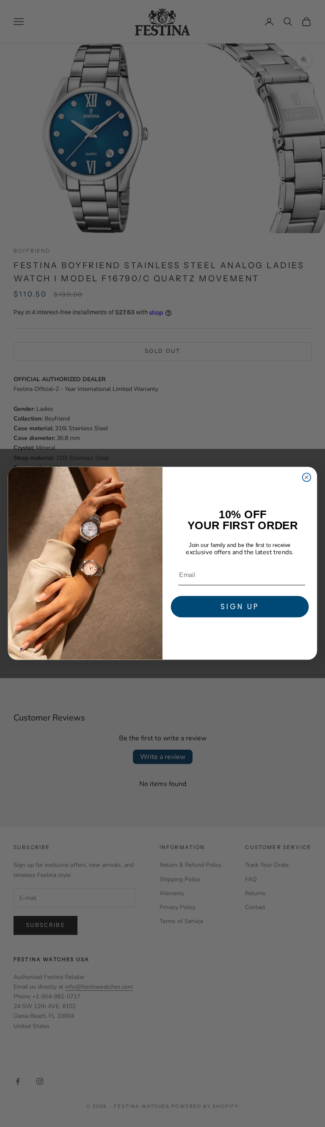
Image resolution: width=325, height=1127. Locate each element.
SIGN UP (239, 606)
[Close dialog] (307, 477)
